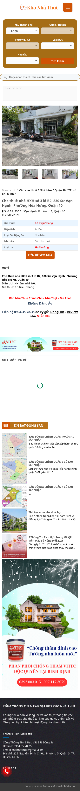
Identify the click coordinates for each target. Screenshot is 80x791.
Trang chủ (8, 190)
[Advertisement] (40, 95)
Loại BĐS (57, 39)
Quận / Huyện (57, 24)
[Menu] (67, 7)
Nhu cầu (22, 54)
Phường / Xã (22, 39)
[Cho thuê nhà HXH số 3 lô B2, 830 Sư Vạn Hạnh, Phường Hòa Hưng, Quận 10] (10, 174)
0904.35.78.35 (24, 312)
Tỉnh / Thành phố (22, 24)
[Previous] (8, 136)
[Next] (71, 136)
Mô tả (5, 268)
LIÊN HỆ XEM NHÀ (40, 255)
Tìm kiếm (57, 55)
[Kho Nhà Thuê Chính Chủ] (39, 6)
